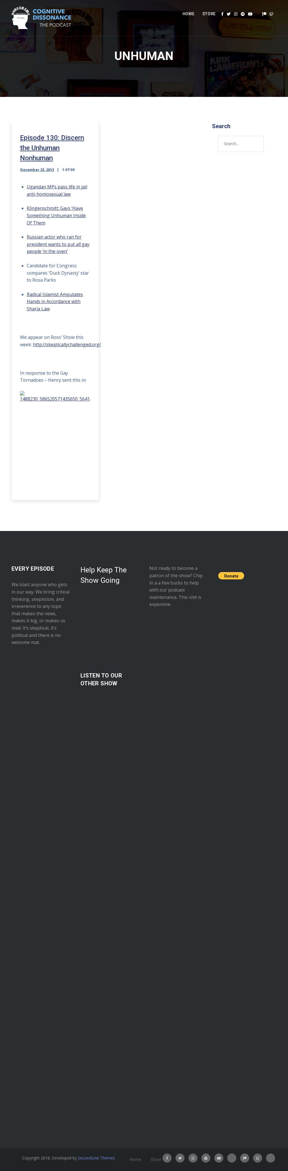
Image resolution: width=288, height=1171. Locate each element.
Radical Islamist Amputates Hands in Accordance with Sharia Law (55, 301)
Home (189, 14)
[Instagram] (235, 14)
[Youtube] (250, 14)
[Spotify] (242, 14)
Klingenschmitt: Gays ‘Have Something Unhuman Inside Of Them (56, 215)
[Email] (270, 1158)
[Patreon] (264, 14)
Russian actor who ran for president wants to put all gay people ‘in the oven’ (58, 244)
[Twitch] (271, 14)
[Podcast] (257, 14)
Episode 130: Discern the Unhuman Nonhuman (52, 148)
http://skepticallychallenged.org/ (67, 344)
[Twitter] (228, 14)
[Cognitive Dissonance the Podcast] (41, 18)
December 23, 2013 (37, 169)
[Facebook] (222, 14)
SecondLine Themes (96, 1158)
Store (209, 14)
